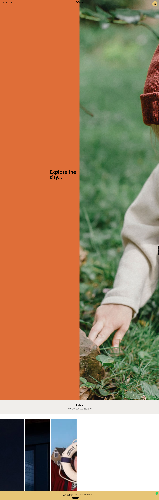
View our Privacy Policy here (69, 495)
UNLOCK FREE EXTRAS (158, 250)
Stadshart (7, 2)
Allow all (75, 497)
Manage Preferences (68, 497)
